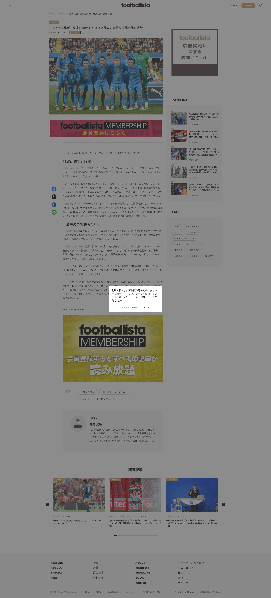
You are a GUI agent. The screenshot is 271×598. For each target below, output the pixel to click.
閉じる (146, 307)
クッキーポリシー (129, 307)
